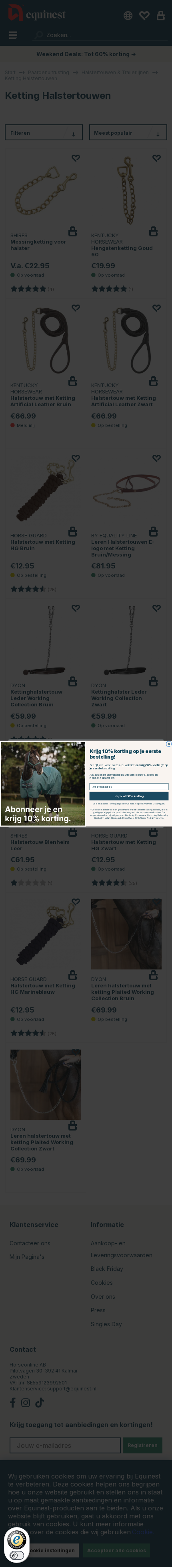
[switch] (17, 1555)
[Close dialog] (169, 744)
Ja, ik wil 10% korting (129, 796)
